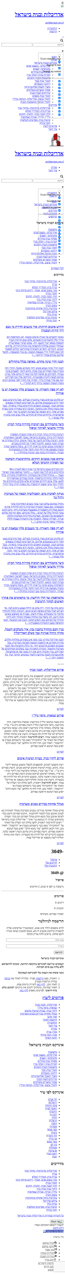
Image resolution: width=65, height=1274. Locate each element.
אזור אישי (52, 1016)
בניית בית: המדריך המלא (44, 287)
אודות (54, 167)
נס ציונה (53, 1150)
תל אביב (52, 1099)
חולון (54, 1117)
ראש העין (52, 1153)
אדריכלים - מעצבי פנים (45, 1055)
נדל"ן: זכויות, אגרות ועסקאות (35, 117)
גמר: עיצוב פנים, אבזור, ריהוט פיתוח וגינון (36, 290)
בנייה (54, 284)
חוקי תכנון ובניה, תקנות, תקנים (34, 114)
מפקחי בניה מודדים (47, 1061)
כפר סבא (52, 1129)
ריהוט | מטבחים (49, 1073)
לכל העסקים (57, 268)
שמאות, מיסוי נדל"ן (47, 1007)
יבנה (55, 1156)
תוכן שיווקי (44, 123)
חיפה (54, 1123)
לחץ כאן (41, 984)
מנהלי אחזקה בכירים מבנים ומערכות (38, 1013)
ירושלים (53, 1102)
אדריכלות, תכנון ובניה (46, 1004)
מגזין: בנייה (51, 1031)
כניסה (7, 978)
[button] (53, 1231)
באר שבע (52, 1141)
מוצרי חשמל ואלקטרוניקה (37, 86)
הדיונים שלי (51, 862)
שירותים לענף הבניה (46, 256)
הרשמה (53, 31)
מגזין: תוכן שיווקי (48, 1034)
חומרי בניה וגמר (49, 1070)
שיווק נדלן (52, 314)
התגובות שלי (50, 865)
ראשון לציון (51, 1108)
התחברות (52, 28)
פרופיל (53, 859)
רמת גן (53, 1114)
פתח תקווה (51, 1105)
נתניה (54, 1132)
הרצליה (53, 1120)
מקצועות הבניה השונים (45, 1067)
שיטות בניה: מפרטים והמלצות (35, 120)
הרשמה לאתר (50, 1019)
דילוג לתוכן (58, 1227)
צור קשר (52, 129)
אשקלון (53, 1147)
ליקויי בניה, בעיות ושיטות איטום (41, 1010)
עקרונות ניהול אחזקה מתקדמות (41, 308)
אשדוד (53, 1126)
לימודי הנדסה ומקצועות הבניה (35, 102)
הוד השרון (52, 1135)
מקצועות (52, 1052)
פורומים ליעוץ (50, 126)
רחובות (53, 1111)
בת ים (54, 1144)
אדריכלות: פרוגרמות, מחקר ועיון (34, 108)
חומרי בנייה (51, 293)
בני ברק (53, 1138)
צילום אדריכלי (50, 311)
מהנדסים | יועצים (48, 1058)
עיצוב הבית (51, 305)
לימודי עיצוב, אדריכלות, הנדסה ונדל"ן (31, 99)
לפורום (60, 708)
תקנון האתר (51, 1037)
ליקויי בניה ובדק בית (47, 299)
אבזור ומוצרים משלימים (45, 259)
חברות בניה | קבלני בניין (45, 1064)
